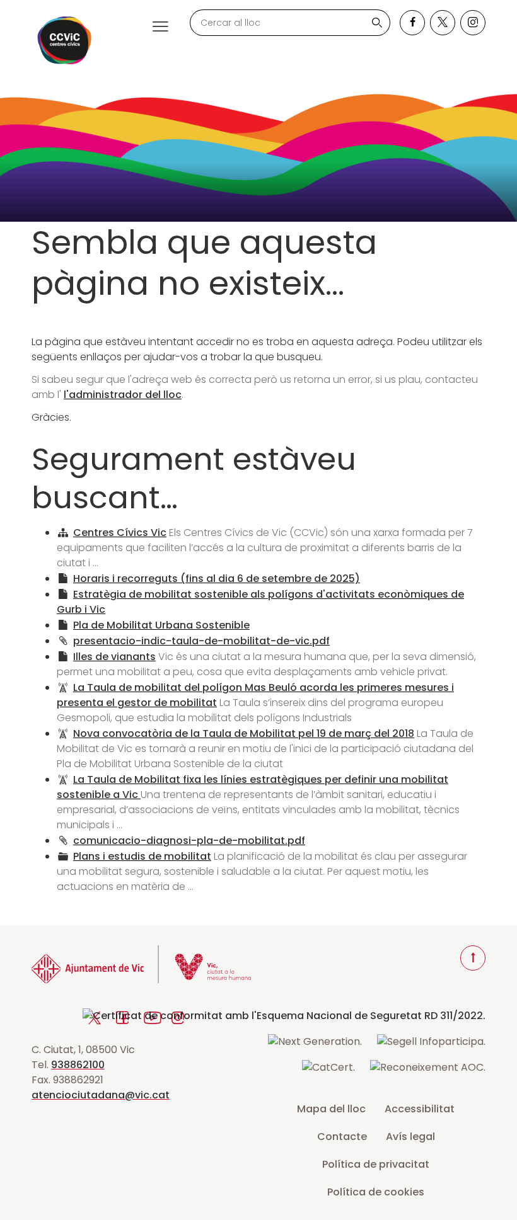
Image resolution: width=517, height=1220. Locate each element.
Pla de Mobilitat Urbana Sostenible (161, 625)
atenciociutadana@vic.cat (101, 1095)
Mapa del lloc (331, 1109)
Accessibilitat (420, 1109)
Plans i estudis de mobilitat (142, 856)
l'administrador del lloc (123, 394)
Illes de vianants (114, 656)
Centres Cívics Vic (119, 532)
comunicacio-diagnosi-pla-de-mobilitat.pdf (189, 840)
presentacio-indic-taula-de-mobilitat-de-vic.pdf (201, 641)
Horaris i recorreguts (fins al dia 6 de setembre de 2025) (216, 578)
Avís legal (410, 1136)
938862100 (78, 1065)
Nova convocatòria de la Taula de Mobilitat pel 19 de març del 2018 (243, 733)
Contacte (342, 1136)
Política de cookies (375, 1192)
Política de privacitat (375, 1164)
